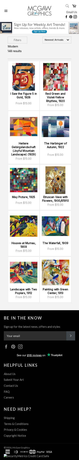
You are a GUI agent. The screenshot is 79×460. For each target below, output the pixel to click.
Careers (9, 397)
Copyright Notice (15, 435)
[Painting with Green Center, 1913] (55, 272)
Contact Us (11, 385)
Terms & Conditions (16, 423)
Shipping (9, 418)
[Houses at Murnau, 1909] (23, 226)
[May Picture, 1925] (23, 180)
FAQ (7, 391)
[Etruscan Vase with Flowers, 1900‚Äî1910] (55, 180)
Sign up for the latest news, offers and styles (32, 326)
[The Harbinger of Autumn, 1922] (55, 126)
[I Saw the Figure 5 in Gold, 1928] (23, 77)
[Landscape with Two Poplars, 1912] (23, 272)
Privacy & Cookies (15, 429)
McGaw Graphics (21, 447)
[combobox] (57, 40)
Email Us (71, 12)
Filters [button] (17, 40)
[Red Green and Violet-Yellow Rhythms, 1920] (55, 77)
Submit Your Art (14, 379)
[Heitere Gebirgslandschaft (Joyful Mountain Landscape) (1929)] (23, 126)
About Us (10, 374)
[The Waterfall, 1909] (55, 226)
